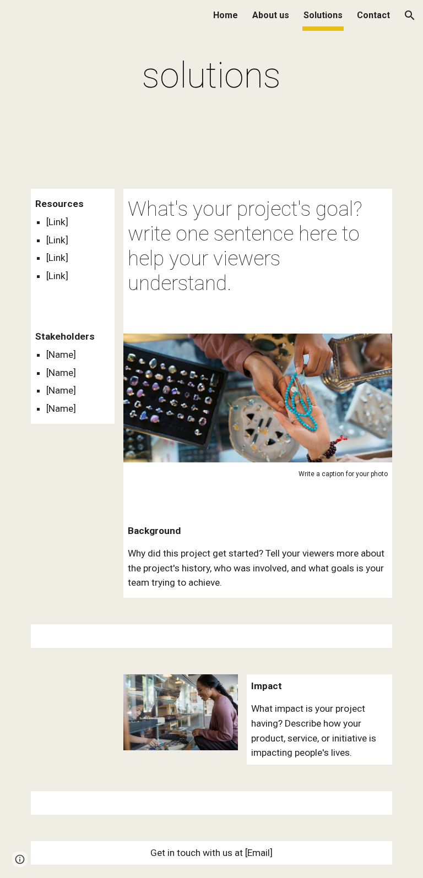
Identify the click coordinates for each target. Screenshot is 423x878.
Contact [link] (373, 15)
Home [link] (225, 15)
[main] (211, 76)
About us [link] (270, 15)
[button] (410, 15)
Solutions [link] (323, 15)
